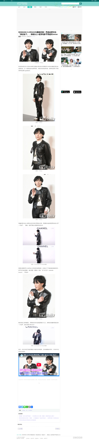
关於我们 (28, 438)
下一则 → (58, 428)
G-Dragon (30, 410)
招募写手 (45, 438)
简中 (96, 0)
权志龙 (23, 410)
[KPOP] (24, 7)
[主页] (19, 7)
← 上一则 (20, 428)
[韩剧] (35, 7)
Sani (33, 36)
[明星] (30, 7)
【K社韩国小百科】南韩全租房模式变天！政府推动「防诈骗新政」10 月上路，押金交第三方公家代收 (71, 43)
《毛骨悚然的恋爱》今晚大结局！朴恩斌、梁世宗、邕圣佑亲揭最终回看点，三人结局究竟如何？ (70, 66)
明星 (19, 36)
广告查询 (41, 438)
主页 (17, 434)
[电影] (41, 7)
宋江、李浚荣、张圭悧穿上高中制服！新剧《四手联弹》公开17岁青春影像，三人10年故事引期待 (70, 55)
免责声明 (32, 438)
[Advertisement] (39, 393)
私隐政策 (37, 438)
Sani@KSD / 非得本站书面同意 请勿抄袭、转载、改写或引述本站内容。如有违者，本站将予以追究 (37, 379)
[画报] (46, 7)
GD (26, 410)
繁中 (92, 0)
